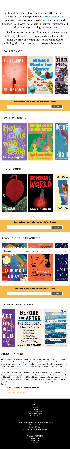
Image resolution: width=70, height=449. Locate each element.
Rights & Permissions (35, 411)
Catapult (20, 422)
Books (20, 251)
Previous (4, 79)
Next (65, 79)
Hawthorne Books (21, 392)
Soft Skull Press (7, 392)
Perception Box (47, 251)
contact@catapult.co (40, 429)
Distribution (61, 251)
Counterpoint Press (8, 390)
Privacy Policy (35, 440)
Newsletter (35, 443)
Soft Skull (37, 422)
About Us (35, 407)
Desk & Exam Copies (35, 414)
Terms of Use (35, 438)
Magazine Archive (32, 251)
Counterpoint (28, 422)
